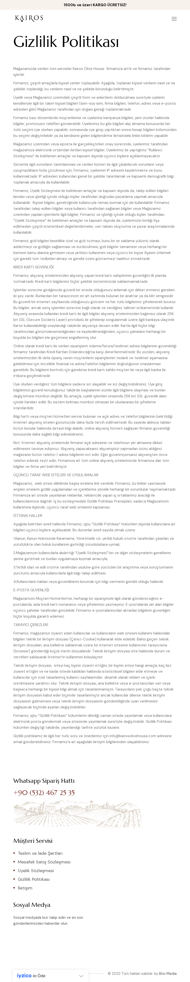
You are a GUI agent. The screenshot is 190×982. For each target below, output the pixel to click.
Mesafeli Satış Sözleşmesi (44, 862)
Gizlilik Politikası (34, 879)
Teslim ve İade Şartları (40, 853)
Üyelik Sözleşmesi (36, 871)
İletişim (25, 888)
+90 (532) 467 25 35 (44, 792)
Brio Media (168, 973)
